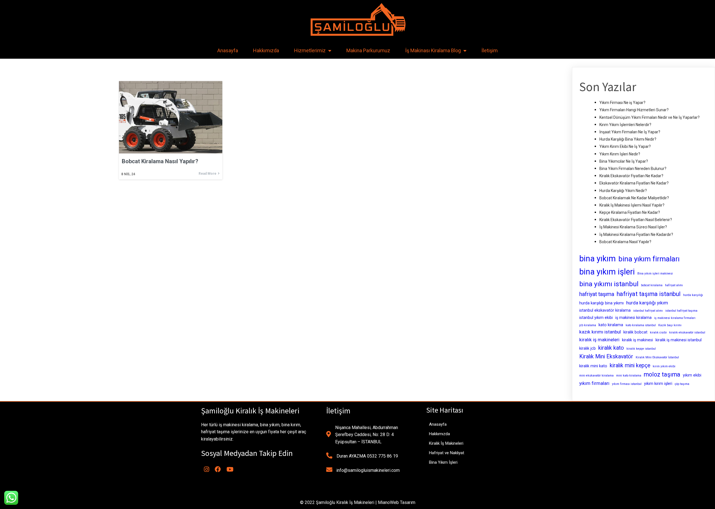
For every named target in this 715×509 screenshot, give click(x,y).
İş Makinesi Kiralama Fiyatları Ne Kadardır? (636, 234)
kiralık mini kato (593, 366)
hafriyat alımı (674, 285)
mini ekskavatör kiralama (596, 375)
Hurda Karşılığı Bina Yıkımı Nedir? (627, 139)
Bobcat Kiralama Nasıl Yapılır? (625, 242)
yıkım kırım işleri (658, 383)
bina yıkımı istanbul (608, 284)
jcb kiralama (587, 325)
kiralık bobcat (635, 332)
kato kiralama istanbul (641, 325)
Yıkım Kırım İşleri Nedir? (619, 154)
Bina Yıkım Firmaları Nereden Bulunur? (632, 168)
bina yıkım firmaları (649, 259)
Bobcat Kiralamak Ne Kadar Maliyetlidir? (634, 198)
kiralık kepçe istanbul (641, 349)
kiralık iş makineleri (599, 339)
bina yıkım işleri (607, 271)
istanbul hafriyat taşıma (681, 310)
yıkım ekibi (692, 375)
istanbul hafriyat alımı (648, 310)
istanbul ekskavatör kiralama (605, 310)
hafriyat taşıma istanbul (649, 293)
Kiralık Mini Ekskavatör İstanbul (657, 357)
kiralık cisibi (658, 332)
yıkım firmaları (594, 383)
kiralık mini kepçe (630, 365)
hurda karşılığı (693, 295)
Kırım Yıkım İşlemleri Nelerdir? (625, 124)
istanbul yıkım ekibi (596, 317)
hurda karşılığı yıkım (647, 303)
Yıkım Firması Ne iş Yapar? (622, 102)
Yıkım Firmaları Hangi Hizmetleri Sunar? (634, 110)
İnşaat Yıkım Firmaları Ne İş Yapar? (629, 132)
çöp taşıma (682, 384)
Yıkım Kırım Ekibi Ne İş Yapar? (625, 146)
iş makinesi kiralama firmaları (674, 318)
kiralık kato (611, 348)
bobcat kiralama (651, 285)
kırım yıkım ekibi (664, 366)
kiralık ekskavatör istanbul (687, 332)
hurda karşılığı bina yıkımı (601, 303)
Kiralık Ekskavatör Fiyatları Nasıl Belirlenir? (635, 219)
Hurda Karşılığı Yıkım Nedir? (623, 190)
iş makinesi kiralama (633, 317)
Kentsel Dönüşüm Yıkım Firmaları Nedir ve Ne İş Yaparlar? (649, 117)
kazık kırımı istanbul (600, 332)
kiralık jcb (587, 348)
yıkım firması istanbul (627, 384)
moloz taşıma (662, 374)
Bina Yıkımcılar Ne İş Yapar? (623, 161)
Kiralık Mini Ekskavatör (606, 356)
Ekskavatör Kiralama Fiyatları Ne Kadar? (634, 183)
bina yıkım (597, 258)
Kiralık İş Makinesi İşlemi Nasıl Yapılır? (631, 205)
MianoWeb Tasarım (396, 502)
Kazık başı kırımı (669, 325)
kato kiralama (611, 325)
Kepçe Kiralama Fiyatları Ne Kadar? (629, 212)
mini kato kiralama (628, 375)
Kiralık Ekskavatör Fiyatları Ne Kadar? (631, 176)
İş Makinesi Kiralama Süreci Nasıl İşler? (633, 227)
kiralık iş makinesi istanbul (679, 340)
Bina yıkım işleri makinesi (655, 273)
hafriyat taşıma (596, 294)
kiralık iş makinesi (637, 340)
